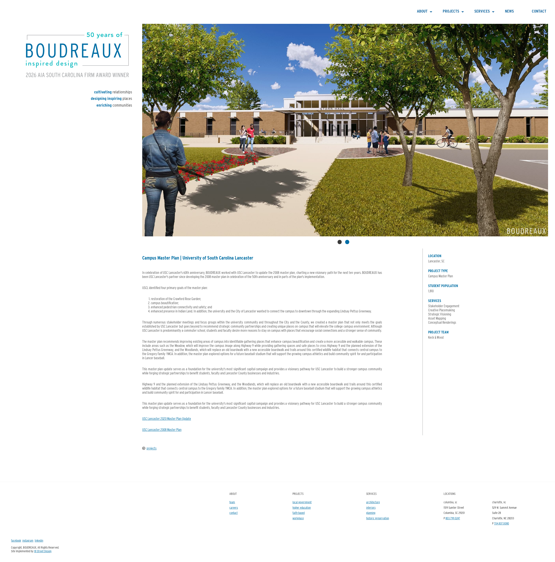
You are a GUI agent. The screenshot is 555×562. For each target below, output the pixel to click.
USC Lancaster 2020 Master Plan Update (166, 419)
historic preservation (377, 518)
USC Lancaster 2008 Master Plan (161, 430)
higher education (301, 507)
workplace (298, 518)
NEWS (509, 11)
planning (370, 513)
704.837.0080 (501, 523)
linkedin (39, 540)
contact (233, 513)
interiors (370, 507)
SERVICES (482, 11)
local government (302, 502)
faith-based (298, 513)
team (232, 502)
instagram (27, 540)
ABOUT (422, 11)
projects (152, 448)
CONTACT (539, 11)
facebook (16, 540)
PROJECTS (451, 11)
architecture (373, 502)
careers (233, 507)
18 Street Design (42, 551)
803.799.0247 (453, 518)
